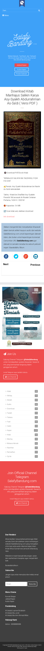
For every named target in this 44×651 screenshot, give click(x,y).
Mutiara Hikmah (12, 443)
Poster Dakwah (21, 74)
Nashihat (10, 448)
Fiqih (8, 422)
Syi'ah (9, 456)
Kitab (22, 108)
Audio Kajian (21, 69)
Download (10, 409)
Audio (9, 404)
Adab (9, 391)
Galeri (9, 426)
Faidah (9, 413)
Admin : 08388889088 (13, 624)
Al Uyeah (25, 648)
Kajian (9, 430)
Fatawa (9, 417)
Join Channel (11, 377)
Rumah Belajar (10, 596)
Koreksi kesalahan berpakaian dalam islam (32, 270)
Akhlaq (9, 396)
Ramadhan (11, 452)
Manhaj (9, 439)
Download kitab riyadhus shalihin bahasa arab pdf (10, 269)
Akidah (9, 400)
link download (9, 217)
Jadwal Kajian (22, 65)
